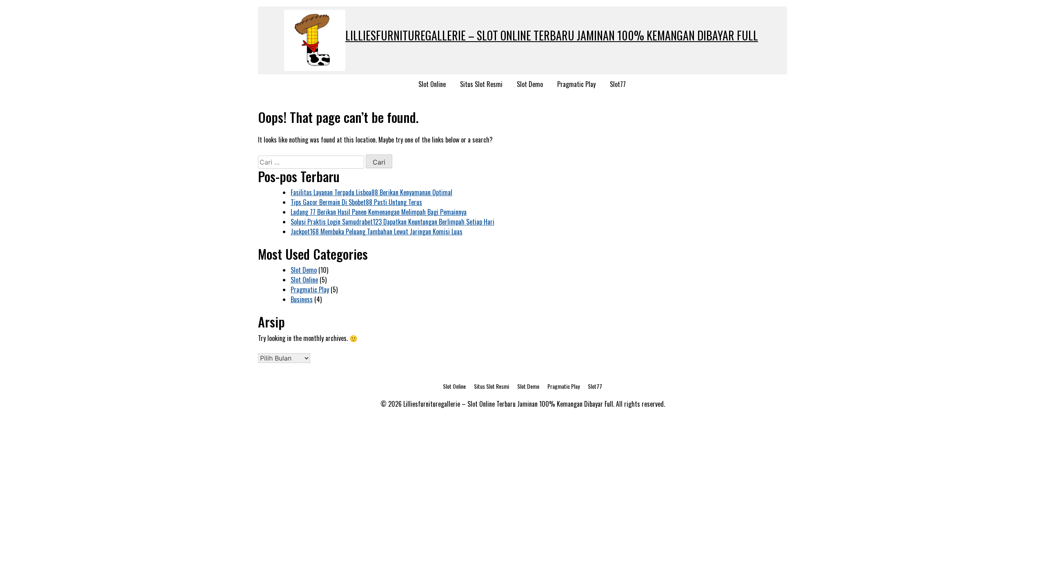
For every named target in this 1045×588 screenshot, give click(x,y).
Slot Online (432, 84)
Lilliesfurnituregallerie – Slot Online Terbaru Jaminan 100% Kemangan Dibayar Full (551, 35)
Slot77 (618, 84)
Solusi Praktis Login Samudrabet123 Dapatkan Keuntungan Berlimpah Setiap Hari (392, 222)
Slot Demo (530, 84)
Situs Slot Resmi (481, 84)
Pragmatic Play (576, 84)
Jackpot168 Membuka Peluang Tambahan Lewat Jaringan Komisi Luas (376, 231)
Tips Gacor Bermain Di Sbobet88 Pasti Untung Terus (356, 202)
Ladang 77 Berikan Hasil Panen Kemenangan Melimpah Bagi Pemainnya (379, 212)
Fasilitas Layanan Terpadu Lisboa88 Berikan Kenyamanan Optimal (371, 192)
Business (302, 299)
